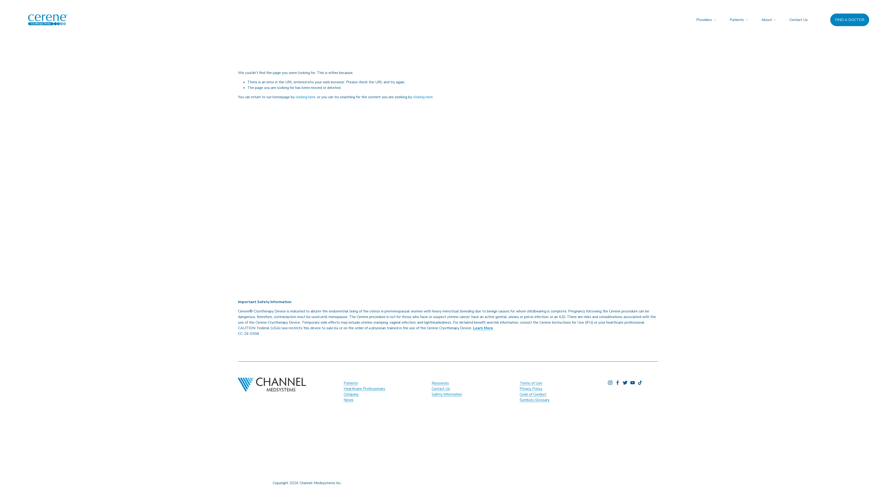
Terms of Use (531, 383)
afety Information (448, 394)
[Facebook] (617, 382)
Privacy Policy (531, 388)
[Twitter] (625, 382)
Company (351, 394)
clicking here (305, 97)
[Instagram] (610, 382)
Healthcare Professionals (364, 388)
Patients (351, 383)
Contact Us (798, 19)
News (349, 399)
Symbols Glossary (535, 399)
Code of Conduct (533, 394)
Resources (440, 383)
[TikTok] (640, 382)
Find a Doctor (849, 19)
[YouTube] (632, 382)
